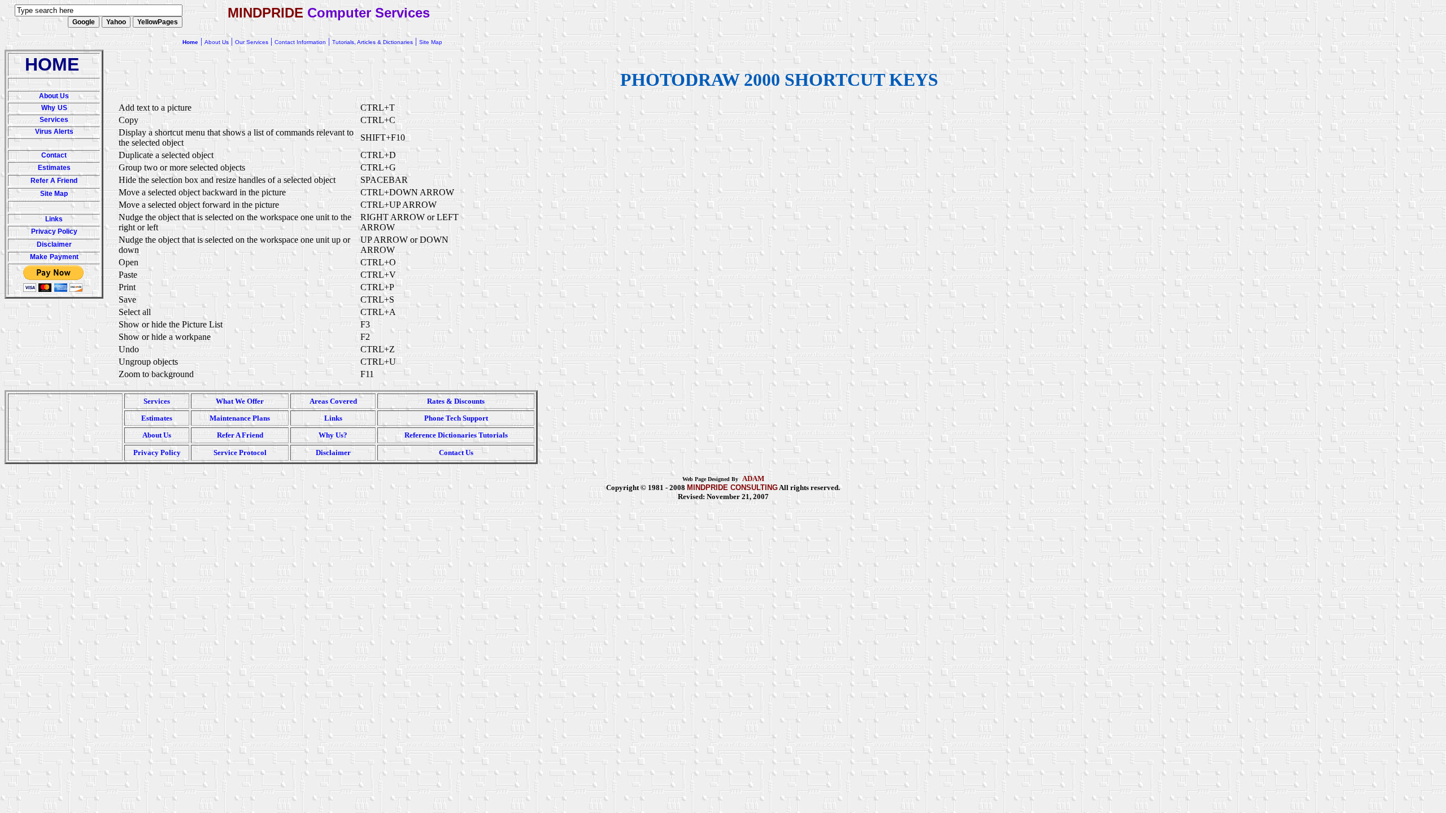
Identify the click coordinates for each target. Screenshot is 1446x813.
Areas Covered (333, 401)
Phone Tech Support (456, 418)
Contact (54, 155)
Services (54, 120)
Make (38, 257)
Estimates (54, 168)
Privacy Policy (54, 231)
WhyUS (54, 108)
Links (54, 219)
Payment (64, 257)
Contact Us (456, 452)
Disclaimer (54, 244)
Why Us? (333, 435)
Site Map (54, 194)
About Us (54, 96)
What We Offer (240, 401)
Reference (420, 435)
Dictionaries (457, 435)
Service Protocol (240, 452)
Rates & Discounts (456, 401)
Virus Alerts (54, 132)
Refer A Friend (54, 181)
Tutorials (493, 435)
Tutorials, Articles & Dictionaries (372, 42)
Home (190, 42)
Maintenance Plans (240, 418)
